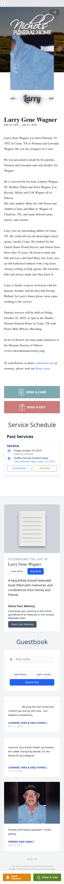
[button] (32, 803)
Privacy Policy (22, 868)
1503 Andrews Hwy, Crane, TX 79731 (34, 461)
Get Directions (19, 468)
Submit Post (32, 682)
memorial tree (45, 363)
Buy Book (35, 571)
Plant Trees (45, 468)
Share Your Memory (22, 624)
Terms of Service (41, 868)
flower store (42, 368)
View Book (17, 571)
